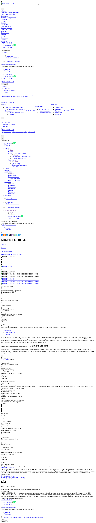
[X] (10, 235)
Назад (12, 150)
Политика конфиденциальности (13, 517)
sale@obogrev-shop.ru (9, 64)
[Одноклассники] (4, 235)
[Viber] (12, 235)
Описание (7, 330)
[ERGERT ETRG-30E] (8, 278)
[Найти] (2, 9)
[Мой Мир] (7, 235)
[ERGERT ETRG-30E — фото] (20, 280)
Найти (3, 521)
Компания (11, 185)
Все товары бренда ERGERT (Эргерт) (13, 477)
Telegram (7, 69)
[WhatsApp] (15, 235)
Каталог (10, 151)
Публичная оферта (30, 517)
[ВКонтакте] (2, 235)
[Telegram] (20, 235)
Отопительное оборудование (21, 156)
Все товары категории (8, 476)
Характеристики (9, 332)
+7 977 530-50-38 (6, 43)
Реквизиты (39, 517)
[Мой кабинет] (1, 120)
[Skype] (17, 235)
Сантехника (16, 163)
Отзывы (7, 334)
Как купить (12, 175)
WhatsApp (7, 71)
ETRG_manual (5, 359)
